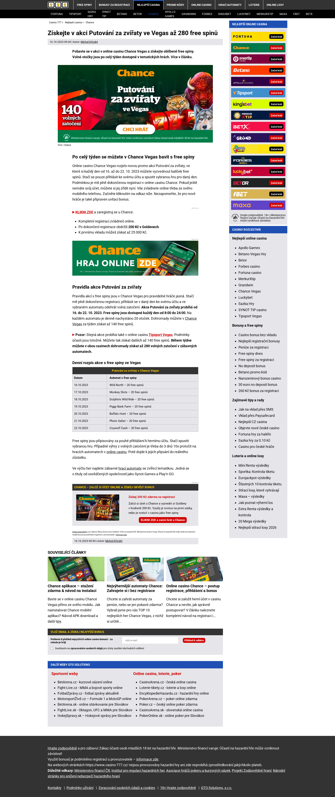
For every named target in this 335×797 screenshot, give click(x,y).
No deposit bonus (251, 366)
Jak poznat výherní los (255, 503)
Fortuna (57, 14)
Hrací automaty (230, 4)
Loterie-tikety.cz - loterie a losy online (167, 688)
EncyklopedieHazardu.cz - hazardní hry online (174, 693)
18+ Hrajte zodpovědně (178, 788)
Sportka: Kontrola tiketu (256, 472)
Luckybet (245, 297)
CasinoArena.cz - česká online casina (167, 682)
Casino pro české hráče (256, 447)
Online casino (201, 4)
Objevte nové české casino (258, 428)
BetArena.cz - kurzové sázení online (85, 682)
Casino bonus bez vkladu (257, 335)
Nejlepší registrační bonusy (259, 341)
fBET (296, 14)
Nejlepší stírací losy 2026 (257, 527)
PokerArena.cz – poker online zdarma (168, 699)
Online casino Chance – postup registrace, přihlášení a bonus (193, 588)
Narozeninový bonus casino (259, 378)
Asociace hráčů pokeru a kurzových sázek (198, 770)
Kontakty (54, 788)
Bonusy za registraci (114, 4)
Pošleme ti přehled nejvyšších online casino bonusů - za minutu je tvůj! (82, 641)
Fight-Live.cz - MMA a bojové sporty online (90, 688)
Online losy (275, 4)
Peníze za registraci (253, 347)
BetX (309, 14)
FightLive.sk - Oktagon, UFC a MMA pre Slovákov (95, 710)
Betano (122, 14)
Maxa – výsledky (251, 496)
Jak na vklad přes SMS (255, 409)
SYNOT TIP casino (252, 310)
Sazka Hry (92, 14)
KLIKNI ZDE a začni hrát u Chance (163, 520)
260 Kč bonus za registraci (258, 391)
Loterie (254, 4)
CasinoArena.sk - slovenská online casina (171, 710)
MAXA (283, 14)
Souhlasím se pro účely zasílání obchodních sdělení (99, 648)
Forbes (207, 14)
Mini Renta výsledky (253, 465)
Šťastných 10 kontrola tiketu (259, 484)
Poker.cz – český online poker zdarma (168, 704)
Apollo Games (170, 14)
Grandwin (189, 14)
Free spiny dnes (250, 353)
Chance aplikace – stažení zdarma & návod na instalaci (72, 588)
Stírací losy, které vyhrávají (258, 490)
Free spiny (84, 4)
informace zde (121, 535)
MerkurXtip (265, 14)
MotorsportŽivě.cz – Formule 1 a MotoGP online (94, 699)
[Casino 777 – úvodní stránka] (58, 5)
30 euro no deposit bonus (257, 384)
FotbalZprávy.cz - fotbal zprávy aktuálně (88, 693)
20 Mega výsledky (252, 521)
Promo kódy (175, 4)
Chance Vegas (249, 291)
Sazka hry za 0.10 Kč (254, 440)
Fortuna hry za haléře (254, 434)
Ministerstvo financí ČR (92, 770)
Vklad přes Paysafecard (256, 416)
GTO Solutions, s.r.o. (216, 788)
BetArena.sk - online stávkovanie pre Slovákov (93, 704)
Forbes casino (249, 266)
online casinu (116, 452)
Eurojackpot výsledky (254, 478)
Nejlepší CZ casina (252, 422)
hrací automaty (130, 468)
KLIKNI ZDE (84, 212)
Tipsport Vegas (161, 335)
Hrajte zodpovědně (79, 532)
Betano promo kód (252, 372)
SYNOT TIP (106, 14)
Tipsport (75, 14)
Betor (137, 14)
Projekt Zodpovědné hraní (251, 770)
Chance (153, 14)
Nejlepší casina (148, 4)
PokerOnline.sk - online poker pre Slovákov (171, 716)
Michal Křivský (89, 41)
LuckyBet (243, 14)
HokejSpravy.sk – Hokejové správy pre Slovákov (94, 716)
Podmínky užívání (79, 788)
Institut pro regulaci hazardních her (138, 770)
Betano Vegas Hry (252, 254)
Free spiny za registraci (256, 360)
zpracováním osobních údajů (87, 648)
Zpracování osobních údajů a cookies (126, 788)
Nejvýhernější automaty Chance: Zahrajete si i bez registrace (135, 588)
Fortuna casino (249, 273)
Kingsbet (224, 14)
